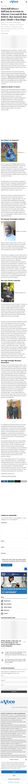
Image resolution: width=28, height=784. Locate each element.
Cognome (3, 680)
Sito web (3, 553)
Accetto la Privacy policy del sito (10, 689)
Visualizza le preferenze (14, 779)
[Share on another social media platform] (24, 481)
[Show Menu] (1, 2)
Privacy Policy (16, 782)
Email (3, 547)
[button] (26, 759)
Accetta (14, 771)
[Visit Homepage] (14, 2)
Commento (4, 522)
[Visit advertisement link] (14, 125)
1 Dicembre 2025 (4, 33)
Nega (14, 775)
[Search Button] (26, 2)
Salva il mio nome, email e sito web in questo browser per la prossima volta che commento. (14, 560)
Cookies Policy (10, 782)
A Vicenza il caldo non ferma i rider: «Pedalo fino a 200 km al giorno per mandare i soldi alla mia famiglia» (15, 661)
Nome (3, 541)
